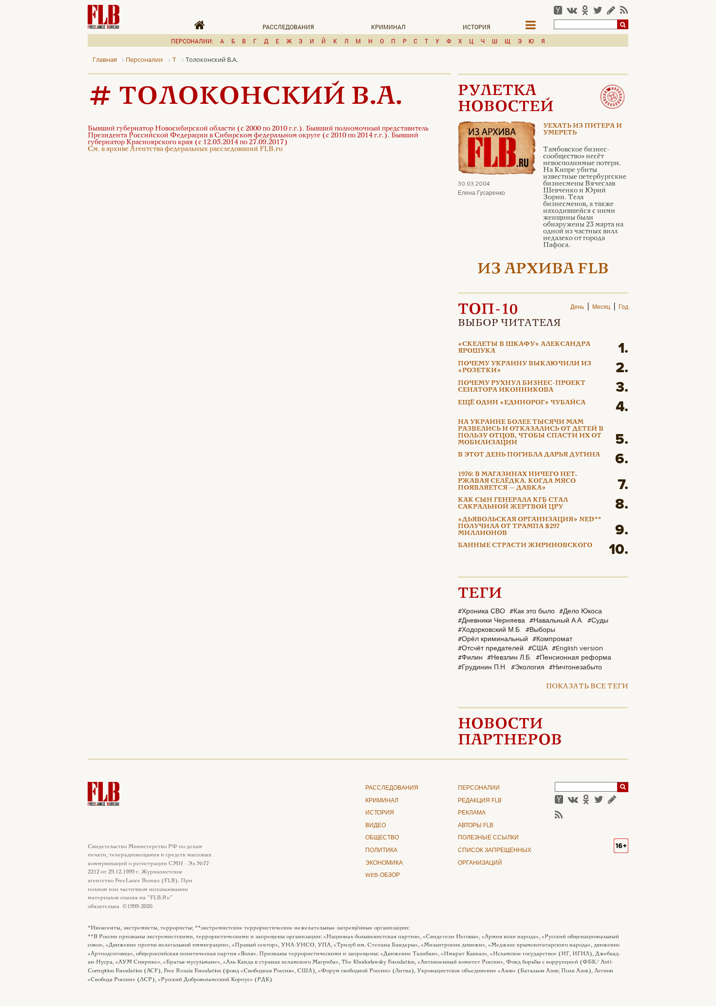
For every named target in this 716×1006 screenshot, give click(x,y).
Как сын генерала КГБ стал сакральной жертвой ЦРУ (513, 503)
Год (623, 307)
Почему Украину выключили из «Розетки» (524, 367)
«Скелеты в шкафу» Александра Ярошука (524, 348)
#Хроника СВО (481, 611)
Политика (381, 851)
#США (537, 648)
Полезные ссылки (488, 838)
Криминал (388, 27)
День (577, 307)
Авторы (475, 826)
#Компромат (552, 639)
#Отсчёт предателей (491, 648)
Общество (382, 838)
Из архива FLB (543, 270)
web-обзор (382, 875)
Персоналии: (192, 41)
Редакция (480, 801)
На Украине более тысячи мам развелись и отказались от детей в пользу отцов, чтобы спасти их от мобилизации (530, 432)
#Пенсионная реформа (573, 657)
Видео (375, 826)
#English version (577, 648)
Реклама (472, 813)
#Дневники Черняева (491, 620)
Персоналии (479, 788)
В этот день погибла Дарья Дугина (529, 455)
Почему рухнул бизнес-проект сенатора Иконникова (521, 386)
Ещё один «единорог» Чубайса (521, 403)
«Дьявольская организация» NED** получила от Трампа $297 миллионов (529, 527)
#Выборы (540, 629)
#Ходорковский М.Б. (489, 629)
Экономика (384, 863)
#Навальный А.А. (556, 620)
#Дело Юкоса (580, 611)
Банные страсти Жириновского (525, 546)
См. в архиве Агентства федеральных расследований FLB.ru (185, 149)
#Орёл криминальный (493, 639)
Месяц (601, 307)
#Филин (470, 657)
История (476, 27)
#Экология (528, 667)
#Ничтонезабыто (575, 667)
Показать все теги (587, 686)
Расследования (288, 27)
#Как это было (532, 611)
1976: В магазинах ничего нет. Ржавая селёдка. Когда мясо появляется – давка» (517, 482)
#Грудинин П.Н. (482, 667)
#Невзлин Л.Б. (509, 657)
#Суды (597, 620)
